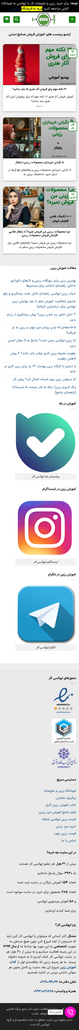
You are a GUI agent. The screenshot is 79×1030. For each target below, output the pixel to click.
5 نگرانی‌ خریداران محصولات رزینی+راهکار (39, 162)
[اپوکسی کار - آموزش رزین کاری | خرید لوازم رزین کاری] (43, 19)
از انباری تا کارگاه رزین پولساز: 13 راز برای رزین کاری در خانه (40, 369)
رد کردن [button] (15, 8)
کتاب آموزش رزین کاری (61, 805)
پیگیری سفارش (66, 797)
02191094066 (49, 982)
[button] (72, 19)
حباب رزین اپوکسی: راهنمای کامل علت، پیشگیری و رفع (39, 293)
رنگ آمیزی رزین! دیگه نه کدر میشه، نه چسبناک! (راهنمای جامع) (44, 390)
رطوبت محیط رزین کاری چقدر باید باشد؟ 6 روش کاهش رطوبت (43, 356)
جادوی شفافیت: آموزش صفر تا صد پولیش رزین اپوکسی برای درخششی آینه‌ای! (44, 304)
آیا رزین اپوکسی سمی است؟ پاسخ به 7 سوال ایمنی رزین (42, 343)
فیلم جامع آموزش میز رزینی (57, 812)
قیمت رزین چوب (65, 833)
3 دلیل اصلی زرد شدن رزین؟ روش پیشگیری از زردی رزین (41, 317)
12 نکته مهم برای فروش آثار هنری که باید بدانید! (39, 89)
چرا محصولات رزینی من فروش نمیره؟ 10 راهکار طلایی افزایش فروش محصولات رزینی (39, 233)
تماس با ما (68, 840)
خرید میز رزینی (66, 826)
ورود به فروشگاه (31, 8)
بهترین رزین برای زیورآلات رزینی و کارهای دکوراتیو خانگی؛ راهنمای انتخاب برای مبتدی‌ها (43, 283)
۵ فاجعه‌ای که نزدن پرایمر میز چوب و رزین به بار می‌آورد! (44, 330)
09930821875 (43, 991)
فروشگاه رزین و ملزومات (60, 790)
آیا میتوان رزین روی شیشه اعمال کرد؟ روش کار (44, 379)
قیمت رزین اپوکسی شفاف (59, 819)
